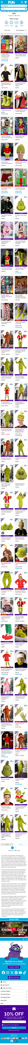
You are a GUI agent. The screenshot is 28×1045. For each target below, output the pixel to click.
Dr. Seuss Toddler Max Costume (20, 751)
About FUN (3, 1000)
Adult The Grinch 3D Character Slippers (6, 538)
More (2, 1003)
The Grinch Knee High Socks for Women (20, 268)
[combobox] (12, 9)
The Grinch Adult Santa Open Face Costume (19, 618)
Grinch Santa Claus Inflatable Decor (20, 137)
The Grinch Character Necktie (6, 216)
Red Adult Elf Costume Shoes (7, 644)
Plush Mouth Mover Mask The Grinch (20, 484)
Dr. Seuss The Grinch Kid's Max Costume (6, 458)
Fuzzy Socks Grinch (6, 110)
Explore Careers (14, 967)
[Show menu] (2, 2)
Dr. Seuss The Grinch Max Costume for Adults (6, 351)
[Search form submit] (25, 9)
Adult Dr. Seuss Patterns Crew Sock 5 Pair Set (6, 296)
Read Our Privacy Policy (14, 1030)
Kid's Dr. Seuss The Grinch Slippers (19, 644)
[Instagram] (7, 972)
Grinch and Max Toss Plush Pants (6, 323)
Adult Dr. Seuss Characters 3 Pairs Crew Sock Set (5, 56)
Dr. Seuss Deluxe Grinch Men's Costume (6, 403)
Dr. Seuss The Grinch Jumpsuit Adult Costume (20, 512)
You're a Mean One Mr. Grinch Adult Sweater (20, 55)
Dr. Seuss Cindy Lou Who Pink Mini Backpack (6, 242)
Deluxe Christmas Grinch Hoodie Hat (19, 538)
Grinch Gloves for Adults (19, 724)
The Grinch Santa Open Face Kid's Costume (7, 511)
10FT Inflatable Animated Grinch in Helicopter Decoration (20, 296)
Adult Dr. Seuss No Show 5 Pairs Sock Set (6, 137)
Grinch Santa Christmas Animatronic (6, 163)
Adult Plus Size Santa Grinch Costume (6, 670)
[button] (25, 2)
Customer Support (5, 991)
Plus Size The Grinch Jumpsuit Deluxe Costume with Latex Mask (6, 835)
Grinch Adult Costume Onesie (20, 458)
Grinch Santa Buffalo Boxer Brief (6, 188)
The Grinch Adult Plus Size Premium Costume (20, 835)
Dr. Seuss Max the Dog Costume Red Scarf (20, 111)
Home (4, 982)
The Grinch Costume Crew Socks (20, 323)
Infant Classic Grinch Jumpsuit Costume (20, 697)
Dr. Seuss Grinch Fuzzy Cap (20, 564)
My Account (6, 985)
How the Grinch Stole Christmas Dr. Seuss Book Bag (20, 242)
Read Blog (14, 977)
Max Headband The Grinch (6, 564)
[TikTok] (24, 972)
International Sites (5, 997)
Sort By (20, 30)
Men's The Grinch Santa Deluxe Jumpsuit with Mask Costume (7, 752)
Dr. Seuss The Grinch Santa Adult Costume (20, 591)
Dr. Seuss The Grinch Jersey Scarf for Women (20, 84)
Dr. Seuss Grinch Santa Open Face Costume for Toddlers (20, 351)
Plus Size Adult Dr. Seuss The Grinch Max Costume (6, 725)
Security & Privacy (5, 994)
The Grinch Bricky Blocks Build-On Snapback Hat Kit (19, 431)
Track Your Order (7, 988)
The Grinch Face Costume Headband (6, 807)
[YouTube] (20, 972)
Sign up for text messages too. (11, 1025)
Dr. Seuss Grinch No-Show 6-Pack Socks (20, 188)
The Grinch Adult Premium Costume (19, 377)
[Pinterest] (16, 972)
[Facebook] (3, 972)
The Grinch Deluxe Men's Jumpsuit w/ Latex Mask (6, 485)
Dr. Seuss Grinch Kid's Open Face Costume (6, 430)
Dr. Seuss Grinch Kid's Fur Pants (6, 591)
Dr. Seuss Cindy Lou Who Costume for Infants (6, 618)
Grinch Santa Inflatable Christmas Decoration (6, 268)
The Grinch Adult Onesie (19, 780)
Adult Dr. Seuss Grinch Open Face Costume (6, 377)
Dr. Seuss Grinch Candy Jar (21, 216)
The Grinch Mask (5, 779)
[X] (12, 972)
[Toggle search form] (22, 2)
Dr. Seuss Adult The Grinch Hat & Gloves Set (6, 84)
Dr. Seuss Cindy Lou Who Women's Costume (6, 698)
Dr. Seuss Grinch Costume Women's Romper (19, 404)
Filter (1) (6, 30)
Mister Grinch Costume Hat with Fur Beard (21, 670)
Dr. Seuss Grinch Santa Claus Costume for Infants (20, 808)
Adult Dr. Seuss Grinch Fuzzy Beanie (20, 163)
